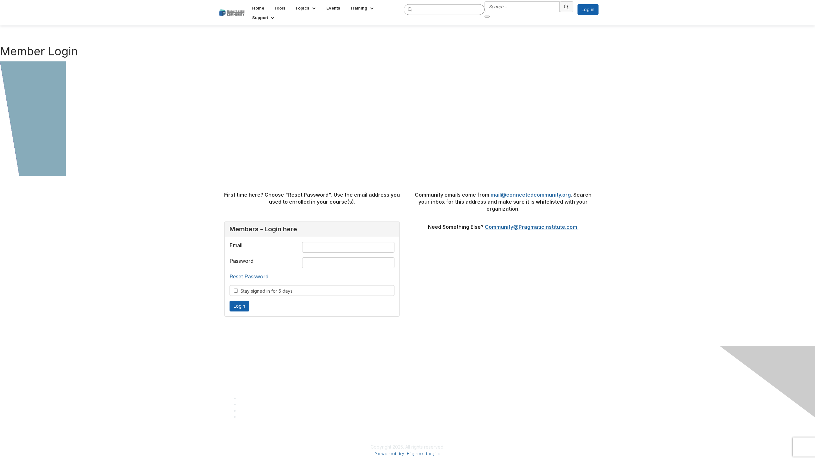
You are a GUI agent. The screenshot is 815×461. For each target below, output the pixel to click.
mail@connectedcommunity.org (531, 195)
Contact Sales (424, 387)
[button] (306, 8)
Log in (588, 9)
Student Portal (425, 381)
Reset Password (249, 276)
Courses (419, 368)
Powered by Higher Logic (408, 453)
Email (236, 245)
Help (415, 393)
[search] (410, 9)
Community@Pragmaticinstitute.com (531, 227)
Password (241, 261)
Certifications (423, 374)
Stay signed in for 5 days (265, 291)
